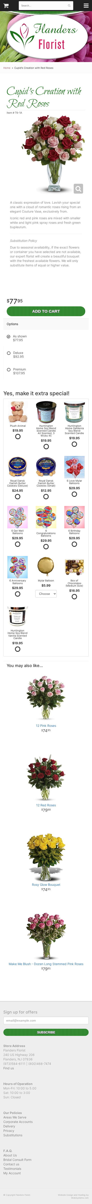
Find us (8, 1068)
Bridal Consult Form (17, 1160)
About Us (10, 1155)
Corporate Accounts (18, 1122)
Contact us (11, 1164)
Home (6, 67)
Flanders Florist (47, 36)
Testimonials (12, 1169)
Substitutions (12, 1135)
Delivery (9, 1126)
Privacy (8, 1131)
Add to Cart (46, 311)
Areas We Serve (14, 1117)
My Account (12, 1173)
